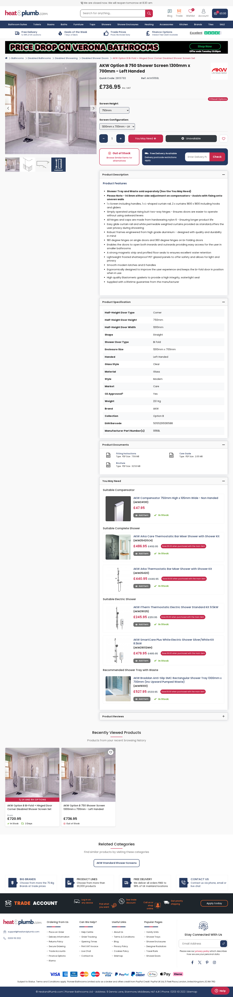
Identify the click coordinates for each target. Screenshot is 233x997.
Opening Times (89, 941)
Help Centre (87, 932)
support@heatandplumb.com (23, 931)
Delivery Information (59, 936)
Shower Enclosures (156, 941)
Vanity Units (152, 932)
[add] (120, 138)
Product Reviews (113, 716)
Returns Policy (56, 941)
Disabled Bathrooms (39, 58)
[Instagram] (214, 962)
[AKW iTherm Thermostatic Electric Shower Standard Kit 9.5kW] (118, 617)
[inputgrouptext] (149, 13)
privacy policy (202, 951)
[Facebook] (192, 962)
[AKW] (219, 71)
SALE (222, 24)
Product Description (115, 174)
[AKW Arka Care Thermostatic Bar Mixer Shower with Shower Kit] (118, 547)
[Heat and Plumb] (26, 13)
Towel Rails (152, 951)
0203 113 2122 (14, 938)
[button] (203, 13)
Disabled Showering (66, 58)
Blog (116, 941)
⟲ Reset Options (218, 99)
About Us (118, 932)
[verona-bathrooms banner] (116, 47)
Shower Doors (153, 955)
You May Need (144, 138)
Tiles (210, 24)
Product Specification (116, 302)
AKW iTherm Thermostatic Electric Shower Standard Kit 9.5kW (175, 607)
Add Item (143, 515)
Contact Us (87, 955)
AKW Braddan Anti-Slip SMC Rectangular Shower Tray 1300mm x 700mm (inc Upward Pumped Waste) (177, 680)
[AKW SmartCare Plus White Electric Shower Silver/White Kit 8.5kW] (118, 650)
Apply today (214, 903)
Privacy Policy (121, 946)
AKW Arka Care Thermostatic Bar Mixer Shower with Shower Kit (176, 536)
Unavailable (193, 138)
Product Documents (115, 444)
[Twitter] (199, 962)
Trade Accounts (57, 951)
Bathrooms (17, 58)
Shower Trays (153, 936)
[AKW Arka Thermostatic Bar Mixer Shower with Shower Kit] (118, 579)
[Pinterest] (207, 962)
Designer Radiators (156, 946)
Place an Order (56, 932)
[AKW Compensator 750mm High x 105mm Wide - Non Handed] (118, 508)
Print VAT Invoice (89, 946)
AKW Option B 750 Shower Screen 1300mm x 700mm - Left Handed (84, 807)
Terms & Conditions (124, 936)
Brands (198, 24)
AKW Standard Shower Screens (117, 863)
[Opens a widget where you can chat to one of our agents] (220, 991)
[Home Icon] (6, 58)
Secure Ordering (57, 946)
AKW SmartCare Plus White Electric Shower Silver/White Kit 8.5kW (173, 641)
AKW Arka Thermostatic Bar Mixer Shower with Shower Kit (172, 569)
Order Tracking (89, 936)
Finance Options (57, 955)
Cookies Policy (121, 951)
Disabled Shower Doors (95, 58)
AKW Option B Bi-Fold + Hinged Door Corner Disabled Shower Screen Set (29, 807)
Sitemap (118, 955)
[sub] (103, 138)
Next (93, 108)
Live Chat (86, 951)
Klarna (52, 960)
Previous (8, 108)
